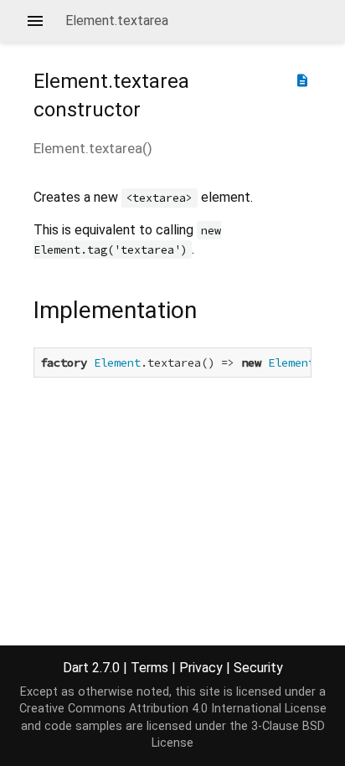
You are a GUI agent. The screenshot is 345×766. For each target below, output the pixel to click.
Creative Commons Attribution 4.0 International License (173, 709)
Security (258, 668)
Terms (149, 668)
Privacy (201, 668)
